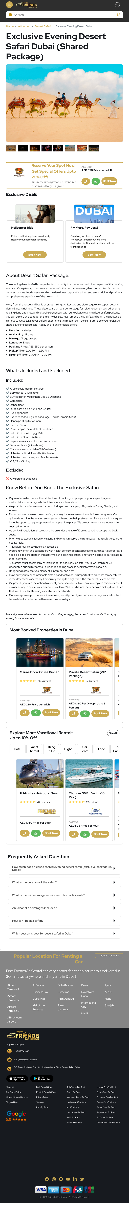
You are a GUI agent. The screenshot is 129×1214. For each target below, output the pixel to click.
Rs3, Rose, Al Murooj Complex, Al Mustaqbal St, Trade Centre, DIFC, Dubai (47, 1067)
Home (10, 26)
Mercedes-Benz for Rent (78, 1097)
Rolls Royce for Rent (76, 1087)
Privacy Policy (42, 1097)
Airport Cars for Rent (106, 1112)
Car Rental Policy (13, 1092)
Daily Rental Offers (44, 1087)
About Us (10, 1087)
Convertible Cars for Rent (108, 1122)
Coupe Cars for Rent (106, 1102)
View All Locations (109, 955)
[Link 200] (39, 773)
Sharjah (109, 1005)
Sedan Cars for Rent (106, 1107)
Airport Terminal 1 (13, 987)
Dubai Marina (65, 985)
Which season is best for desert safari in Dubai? (43, 933)
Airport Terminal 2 (13, 998)
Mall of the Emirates (39, 1007)
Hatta (108, 998)
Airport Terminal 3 (13, 1009)
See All (113, 733)
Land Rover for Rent (76, 1112)
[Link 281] (23, 1035)
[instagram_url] (53, 1179)
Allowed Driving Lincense (17, 1097)
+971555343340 (21, 1051)
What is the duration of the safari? (34, 882)
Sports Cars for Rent (106, 1092)
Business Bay (40, 992)
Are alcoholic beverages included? (34, 908)
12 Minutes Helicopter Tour (39, 793)
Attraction (24, 26)
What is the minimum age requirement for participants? (48, 895)
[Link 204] (89, 773)
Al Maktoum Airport (14, 1019)
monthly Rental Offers (46, 1092)
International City (88, 1005)
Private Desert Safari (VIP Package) (87, 674)
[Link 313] (31, 1142)
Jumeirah (63, 992)
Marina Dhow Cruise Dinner (39, 672)
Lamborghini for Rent (76, 1102)
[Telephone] (85, 181)
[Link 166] (89, 652)
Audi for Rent (73, 1107)
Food (101, 749)
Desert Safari (43, 26)
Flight (68, 749)
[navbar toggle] (9, 4)
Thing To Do (51, 749)
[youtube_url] (68, 1179)
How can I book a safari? (27, 921)
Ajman (108, 985)
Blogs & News (12, 1102)
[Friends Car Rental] (26, 4)
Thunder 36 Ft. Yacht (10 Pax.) (86, 795)
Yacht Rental (34, 749)
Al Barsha (38, 985)
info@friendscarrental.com (25, 1059)
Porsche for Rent (74, 1122)
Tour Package (119, 749)
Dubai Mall (39, 998)
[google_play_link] (42, 1078)
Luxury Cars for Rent (106, 1087)
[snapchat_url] (60, 1179)
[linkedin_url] (75, 1179)
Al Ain (108, 992)
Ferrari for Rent (73, 1092)
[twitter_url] (82, 1179)
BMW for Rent (73, 1117)
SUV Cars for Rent (105, 1117)
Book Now (109, 181)
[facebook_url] (46, 1179)
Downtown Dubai (87, 994)
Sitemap (40, 1102)
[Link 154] (19, 172)
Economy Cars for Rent (107, 1097)
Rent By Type (42, 1107)
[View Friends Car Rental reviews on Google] (34, 1116)
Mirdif (84, 1013)
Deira (84, 985)
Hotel (17, 749)
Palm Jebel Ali (66, 998)
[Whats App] (96, 181)
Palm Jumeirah (63, 1007)
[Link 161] (39, 652)
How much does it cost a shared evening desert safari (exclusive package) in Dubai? (62, 868)
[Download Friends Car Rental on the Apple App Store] (17, 1078)
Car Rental (84, 749)
